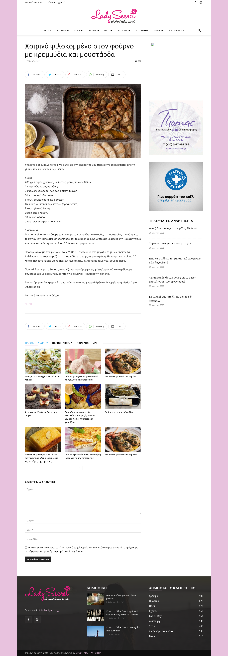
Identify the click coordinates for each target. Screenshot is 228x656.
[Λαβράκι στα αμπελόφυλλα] (123, 396)
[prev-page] (80, 468)
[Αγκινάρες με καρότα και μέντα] (123, 361)
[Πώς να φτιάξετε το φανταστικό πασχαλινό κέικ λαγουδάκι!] (83, 361)
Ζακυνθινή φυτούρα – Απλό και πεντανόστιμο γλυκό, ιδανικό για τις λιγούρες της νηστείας (41, 458)
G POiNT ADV (81, 652)
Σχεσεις (91, 30)
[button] (199, 30)
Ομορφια (61, 30)
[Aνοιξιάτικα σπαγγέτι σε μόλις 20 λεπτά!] (43, 361)
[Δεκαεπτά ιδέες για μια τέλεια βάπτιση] (95, 599)
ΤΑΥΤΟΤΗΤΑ (95, 652)
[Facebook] (195, 2)
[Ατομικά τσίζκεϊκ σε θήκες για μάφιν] (43, 396)
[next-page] (85, 468)
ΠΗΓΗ (28, 304)
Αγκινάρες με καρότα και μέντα (121, 376)
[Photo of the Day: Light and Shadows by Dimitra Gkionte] (95, 615)
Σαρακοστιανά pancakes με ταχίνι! (170, 243)
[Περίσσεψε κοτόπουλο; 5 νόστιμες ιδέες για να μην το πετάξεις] (83, 439)
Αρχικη (47, 30)
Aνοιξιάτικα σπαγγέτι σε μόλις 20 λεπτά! (173, 228)
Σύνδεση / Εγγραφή (56, 2)
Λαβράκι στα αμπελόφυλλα (119, 412)
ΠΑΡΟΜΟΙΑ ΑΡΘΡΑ (37, 343)
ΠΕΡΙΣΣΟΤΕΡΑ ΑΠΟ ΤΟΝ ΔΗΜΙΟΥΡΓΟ (75, 343)
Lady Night (141, 30)
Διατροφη (122, 30)
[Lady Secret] (114, 16)
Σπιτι (106, 30)
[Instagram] (200, 2)
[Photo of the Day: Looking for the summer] (95, 631)
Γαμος (156, 30)
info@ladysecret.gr (49, 610)
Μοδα (77, 30)
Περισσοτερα (175, 30)
